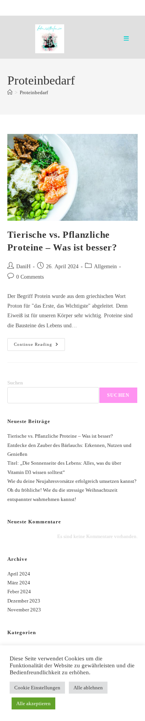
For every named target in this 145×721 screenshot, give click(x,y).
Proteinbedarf (34, 92)
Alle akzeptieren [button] (33, 703)
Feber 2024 (19, 591)
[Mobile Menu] (126, 39)
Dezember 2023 (23, 601)
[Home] (9, 92)
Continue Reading (39, 346)
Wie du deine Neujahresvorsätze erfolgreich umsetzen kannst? (71, 481)
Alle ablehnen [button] (88, 688)
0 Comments (30, 277)
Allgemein (105, 266)
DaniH (23, 266)
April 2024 (18, 574)
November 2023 (24, 610)
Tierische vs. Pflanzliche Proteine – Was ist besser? (60, 436)
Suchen (15, 383)
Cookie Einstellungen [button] (37, 688)
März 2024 (18, 583)
